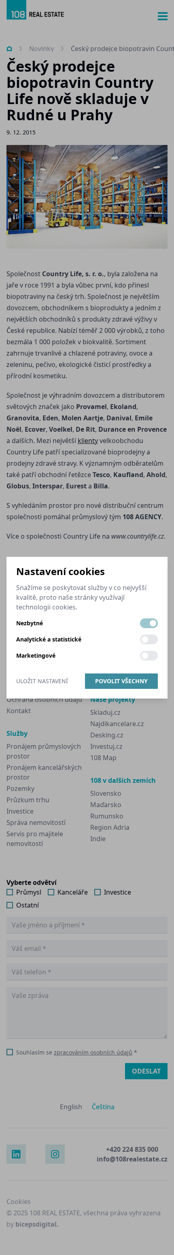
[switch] (149, 623)
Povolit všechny (121, 681)
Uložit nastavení (42, 681)
